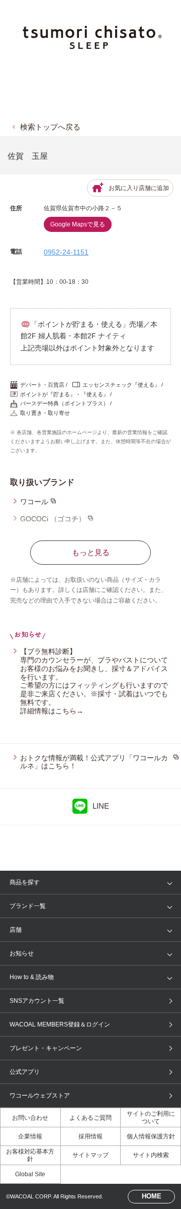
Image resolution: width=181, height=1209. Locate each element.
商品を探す (25, 882)
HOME (151, 1196)
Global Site (30, 1174)
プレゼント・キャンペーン (46, 1048)
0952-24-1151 (66, 252)
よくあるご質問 (90, 1118)
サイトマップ (90, 1155)
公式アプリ (25, 1071)
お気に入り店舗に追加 (139, 188)
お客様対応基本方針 (30, 1155)
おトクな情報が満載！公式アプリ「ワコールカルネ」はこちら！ (94, 762)
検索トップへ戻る (50, 127)
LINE (101, 806)
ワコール (34, 502)
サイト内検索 (151, 1155)
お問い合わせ (30, 1118)
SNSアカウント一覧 (37, 1000)
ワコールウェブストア (40, 1095)
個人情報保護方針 (151, 1136)
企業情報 (30, 1136)
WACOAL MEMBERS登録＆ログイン (60, 1024)
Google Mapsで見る (77, 224)
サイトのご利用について (151, 1117)
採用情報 (90, 1136)
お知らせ (22, 953)
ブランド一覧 (28, 906)
